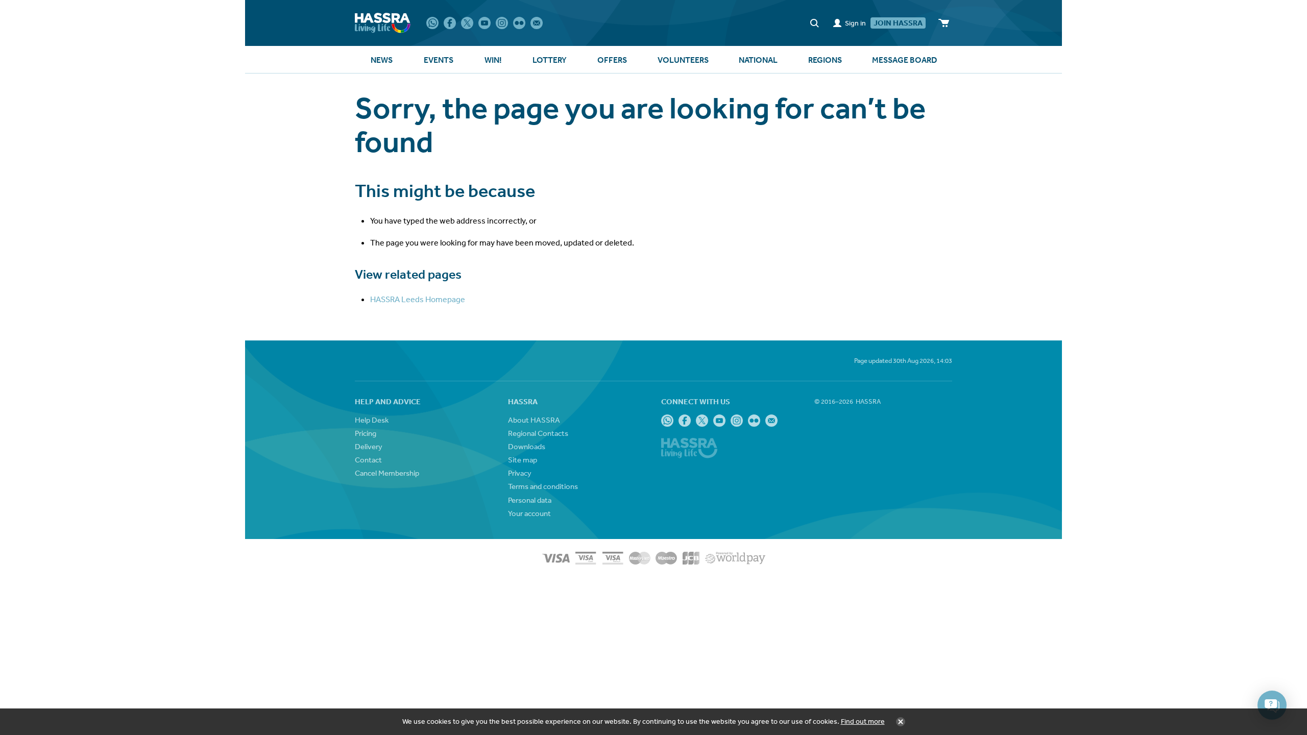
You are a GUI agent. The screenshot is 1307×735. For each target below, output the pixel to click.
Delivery (368, 446)
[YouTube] (484, 23)
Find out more (863, 721)
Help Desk (372, 420)
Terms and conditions (543, 486)
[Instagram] (502, 23)
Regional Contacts (538, 433)
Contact (368, 459)
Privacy (519, 473)
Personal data (529, 500)
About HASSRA (534, 420)
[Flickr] (519, 23)
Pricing (365, 433)
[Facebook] (449, 23)
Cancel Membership (387, 473)
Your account (529, 513)
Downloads (526, 446)
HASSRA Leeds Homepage (417, 299)
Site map (522, 459)
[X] (467, 23)
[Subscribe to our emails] (536, 23)
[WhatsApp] (432, 23)
